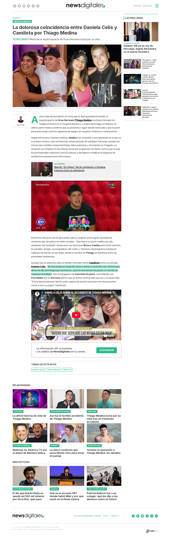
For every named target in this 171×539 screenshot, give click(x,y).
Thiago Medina (83, 120)
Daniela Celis (38, 266)
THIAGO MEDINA (53, 370)
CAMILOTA (67, 370)
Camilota (94, 262)
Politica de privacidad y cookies (87, 516)
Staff (105, 516)
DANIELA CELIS (38, 370)
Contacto (114, 516)
